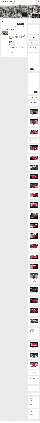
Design (23, 47)
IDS (15, 52)
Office (10, 48)
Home (9, 3)
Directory (10, 26)
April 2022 (31, 404)
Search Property (23, 3)
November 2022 (32, 401)
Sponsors (29, 3)
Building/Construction (18, 47)
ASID (14, 52)
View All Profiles (16, 26)
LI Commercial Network (8, 1)
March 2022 (31, 405)
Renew (31, 27)
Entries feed (31, 414)
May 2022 (31, 403)
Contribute (31, 29)
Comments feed (32, 415)
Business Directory (36, 3)
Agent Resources (34, 37)
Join (30, 26)
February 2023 (32, 400)
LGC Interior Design (8, 29)
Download (13, 3)
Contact (18, 3)
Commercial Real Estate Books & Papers (33, 49)
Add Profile (22, 26)
